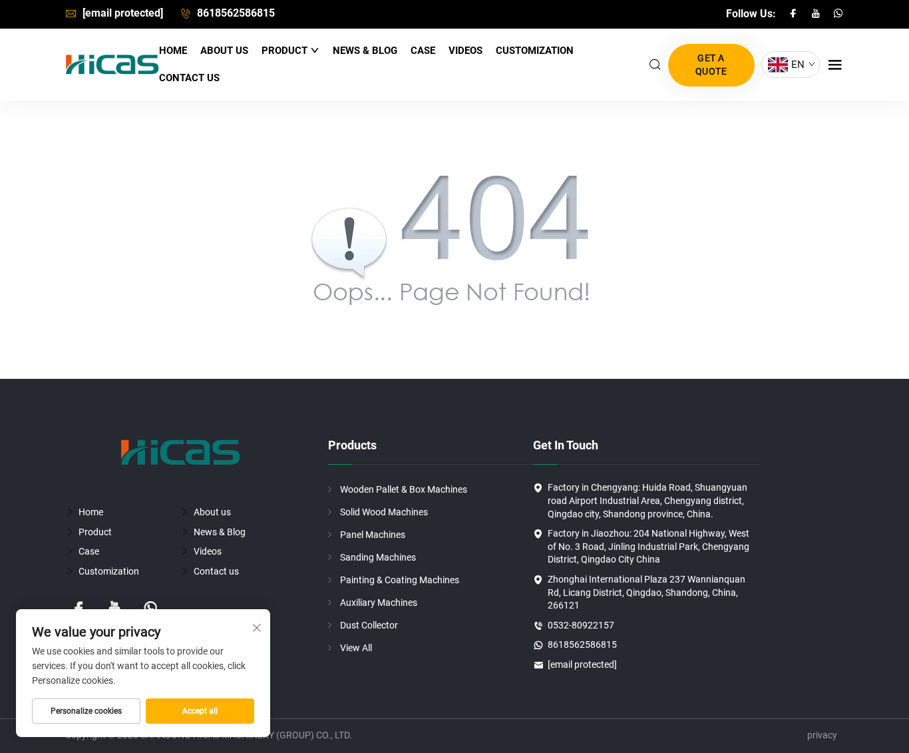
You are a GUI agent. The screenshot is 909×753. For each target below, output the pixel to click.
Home (173, 51)
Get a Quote (711, 65)
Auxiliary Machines (378, 602)
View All (356, 647)
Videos (465, 51)
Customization (535, 51)
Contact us (189, 78)
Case (423, 51)
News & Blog (365, 51)
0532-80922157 (581, 625)
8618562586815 (234, 13)
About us (224, 51)
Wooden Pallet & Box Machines (403, 489)
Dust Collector (369, 625)
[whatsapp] (838, 13)
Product (286, 51)
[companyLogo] (112, 65)
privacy (822, 735)
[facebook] (794, 13)
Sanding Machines (378, 557)
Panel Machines (372, 534)
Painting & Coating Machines (399, 580)
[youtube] (817, 13)
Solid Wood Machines (384, 512)
